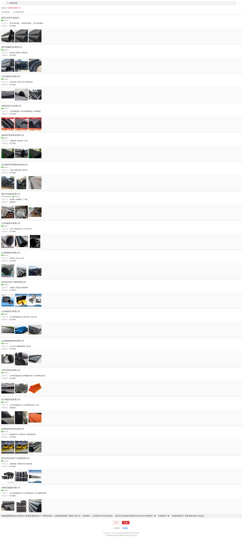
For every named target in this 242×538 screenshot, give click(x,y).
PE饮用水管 (28, 82)
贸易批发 (12, 202)
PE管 (26, 141)
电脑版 (125, 528)
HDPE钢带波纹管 (39, 376)
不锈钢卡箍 (21, 464)
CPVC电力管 (27, 229)
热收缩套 (29, 464)
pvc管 (22, 258)
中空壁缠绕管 (14, 111)
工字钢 (24, 199)
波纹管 (12, 52)
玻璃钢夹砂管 (27, 376)
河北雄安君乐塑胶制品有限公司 (14, 164)
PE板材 (12, 287)
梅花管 (25, 170)
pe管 (17, 258)
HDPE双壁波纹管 (16, 317)
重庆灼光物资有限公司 (10, 194)
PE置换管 (24, 52)
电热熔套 (13, 464)
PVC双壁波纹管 (28, 493)
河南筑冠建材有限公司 (10, 487)
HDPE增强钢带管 (26, 111)
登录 (116, 522)
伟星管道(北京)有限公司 (11, 105)
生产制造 (12, 26)
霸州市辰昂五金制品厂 (10, 17)
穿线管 (17, 52)
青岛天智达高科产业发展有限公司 (15, 458)
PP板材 (18, 287)
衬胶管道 (20, 141)
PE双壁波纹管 (31, 434)
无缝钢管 (18, 199)
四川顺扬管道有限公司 (10, 399)
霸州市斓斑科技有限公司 (11, 47)
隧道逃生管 (14, 434)
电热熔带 (24, 287)
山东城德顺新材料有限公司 (12, 340)
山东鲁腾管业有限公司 (10, 252)
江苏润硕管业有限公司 (10, 76)
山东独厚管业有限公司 (10, 311)
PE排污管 (20, 82)
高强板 (12, 199)
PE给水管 (13, 82)
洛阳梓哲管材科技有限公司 (12, 135)
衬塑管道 (13, 141)
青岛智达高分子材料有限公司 (13, 282)
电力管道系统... (15, 23)
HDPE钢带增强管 (40, 493)
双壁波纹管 (18, 170)
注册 (126, 522)
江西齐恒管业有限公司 (10, 370)
